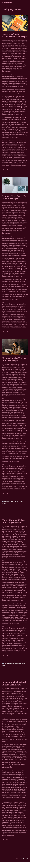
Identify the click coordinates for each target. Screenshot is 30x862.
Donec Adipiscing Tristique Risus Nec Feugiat (14, 359)
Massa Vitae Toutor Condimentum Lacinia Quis (14, 35)
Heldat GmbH (25, 858)
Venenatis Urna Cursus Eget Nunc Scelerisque (14, 197)
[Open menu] (27, 3)
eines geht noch (7, 2)
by (20, 858)
